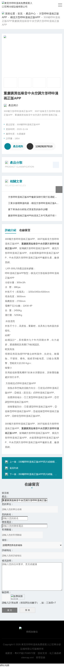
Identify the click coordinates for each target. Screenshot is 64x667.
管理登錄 (40, 657)
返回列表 (14, 468)
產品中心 (31, 13)
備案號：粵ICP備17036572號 (20, 653)
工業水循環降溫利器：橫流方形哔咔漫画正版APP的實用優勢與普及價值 (33, 203)
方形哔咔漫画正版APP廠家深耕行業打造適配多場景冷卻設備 (33, 197)
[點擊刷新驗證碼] (18, 596)
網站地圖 (4, 665)
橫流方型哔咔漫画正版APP (25, 17)
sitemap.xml (27, 657)
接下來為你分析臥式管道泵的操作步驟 (28, 209)
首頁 (20, 13)
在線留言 (24, 230)
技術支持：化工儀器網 (49, 653)
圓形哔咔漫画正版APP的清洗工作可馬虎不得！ (32, 215)
